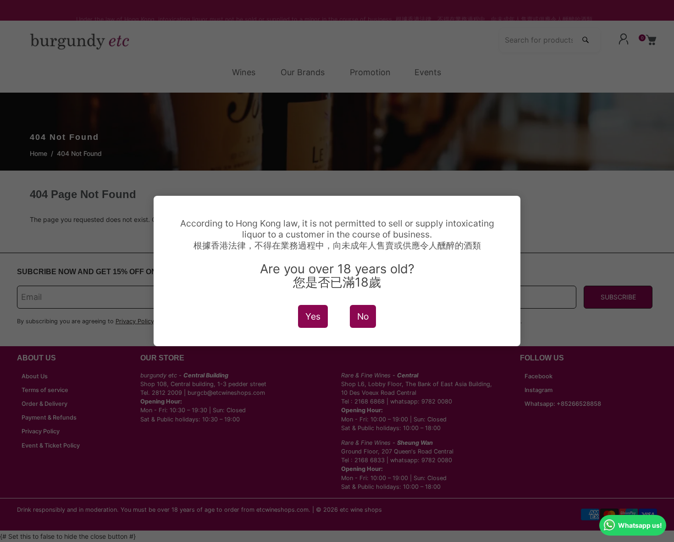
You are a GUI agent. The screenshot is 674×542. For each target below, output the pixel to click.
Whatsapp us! (640, 525)
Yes (312, 316)
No (363, 316)
